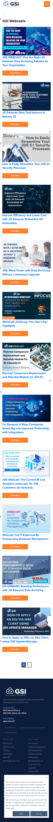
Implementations (35, 754)
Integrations (33, 757)
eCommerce (33, 744)
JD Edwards (7, 754)
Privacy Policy (10, 795)
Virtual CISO (33, 771)
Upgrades (32, 768)
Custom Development (37, 747)
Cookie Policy (20, 795)
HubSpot (6, 751)
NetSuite (6, 757)
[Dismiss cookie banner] (46, 777)
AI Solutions (7, 744)
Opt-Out (39, 814)
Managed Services (35, 761)
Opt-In (21, 814)
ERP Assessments (35, 751)
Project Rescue (34, 764)
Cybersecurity (9, 747)
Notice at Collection (38, 795)
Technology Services (11, 761)
